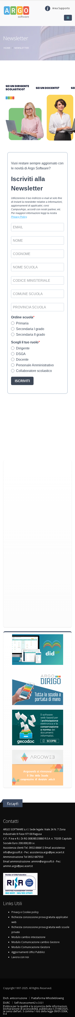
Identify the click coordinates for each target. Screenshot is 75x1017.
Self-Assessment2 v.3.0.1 (29, 1002)
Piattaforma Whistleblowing (47, 998)
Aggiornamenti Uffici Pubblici (28, 952)
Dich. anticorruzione (15, 998)
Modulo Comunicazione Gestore (30, 947)
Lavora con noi (20, 957)
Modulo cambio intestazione (28, 937)
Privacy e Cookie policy (25, 912)
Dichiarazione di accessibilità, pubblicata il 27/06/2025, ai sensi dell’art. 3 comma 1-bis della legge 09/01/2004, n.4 (35, 1011)
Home (7, 47)
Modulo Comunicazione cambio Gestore (35, 942)
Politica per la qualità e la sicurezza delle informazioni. (35, 1006)
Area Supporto (61, 8)
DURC (6, 1002)
